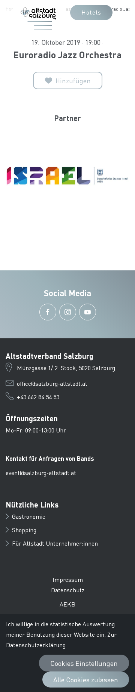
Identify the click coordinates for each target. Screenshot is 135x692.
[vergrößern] (67, 175)
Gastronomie (28, 516)
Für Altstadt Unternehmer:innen (55, 543)
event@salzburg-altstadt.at (41, 473)
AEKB (67, 604)
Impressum (67, 579)
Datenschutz (67, 590)
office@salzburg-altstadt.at (52, 383)
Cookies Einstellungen (84, 663)
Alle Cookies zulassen (85, 679)
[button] (20, 11)
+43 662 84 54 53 (38, 397)
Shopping (24, 530)
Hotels (91, 12)
